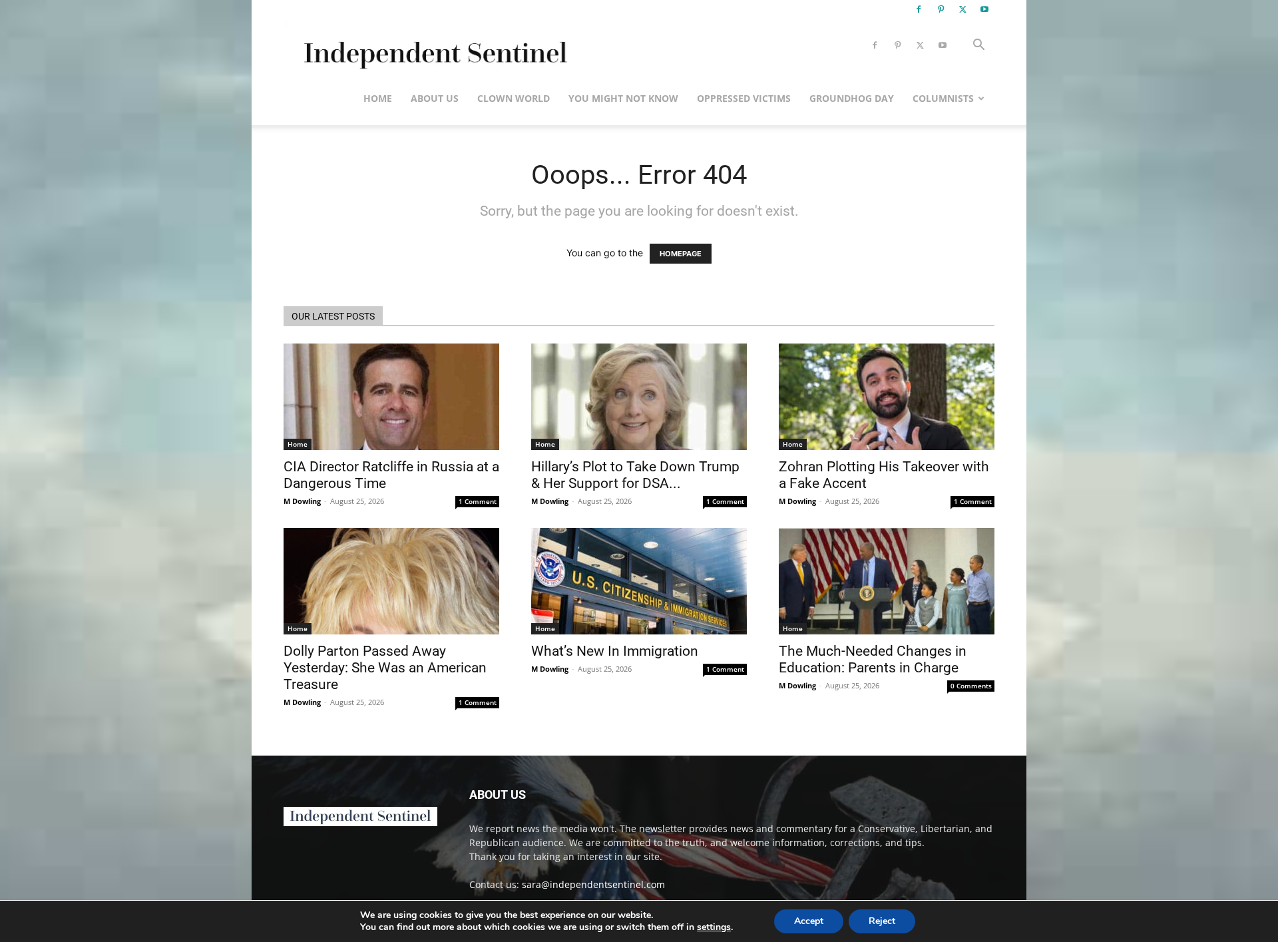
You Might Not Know (623, 98)
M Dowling (302, 501)
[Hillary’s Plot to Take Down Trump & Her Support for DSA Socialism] (639, 397)
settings (714, 927)
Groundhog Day (851, 98)
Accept (808, 921)
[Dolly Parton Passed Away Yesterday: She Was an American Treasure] (391, 581)
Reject (882, 921)
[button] (978, 46)
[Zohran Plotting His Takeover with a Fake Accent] (886, 397)
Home (377, 98)
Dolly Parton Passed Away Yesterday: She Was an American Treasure (385, 667)
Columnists (943, 98)
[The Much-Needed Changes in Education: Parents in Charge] (886, 581)
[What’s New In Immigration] (639, 581)
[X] (962, 9)
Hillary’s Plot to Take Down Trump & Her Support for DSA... (635, 475)
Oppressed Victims (744, 98)
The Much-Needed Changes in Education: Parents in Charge (872, 659)
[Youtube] (984, 9)
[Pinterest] (941, 9)
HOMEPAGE (681, 253)
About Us (435, 98)
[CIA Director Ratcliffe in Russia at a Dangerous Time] (391, 397)
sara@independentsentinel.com (593, 884)
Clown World (513, 98)
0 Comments (971, 685)
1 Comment (478, 501)
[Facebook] (919, 9)
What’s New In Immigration (614, 651)
